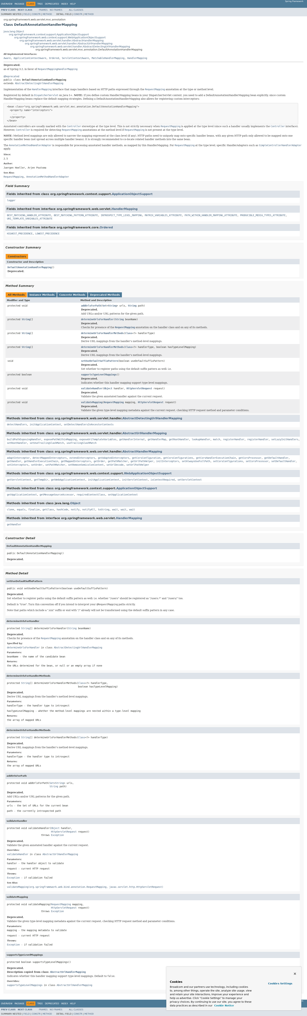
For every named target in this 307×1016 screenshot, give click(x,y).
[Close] (295, 974)
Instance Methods (42, 294)
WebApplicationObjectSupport (148, 473)
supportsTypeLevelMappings (99, 374)
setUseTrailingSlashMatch (47, 442)
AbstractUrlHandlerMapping (144, 433)
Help (73, 4)
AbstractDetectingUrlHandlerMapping (39, 83)
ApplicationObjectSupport (132, 194)
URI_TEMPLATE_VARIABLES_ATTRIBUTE (29, 218)
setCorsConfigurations (228, 461)
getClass (48, 509)
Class (128, 333)
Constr (36, 14)
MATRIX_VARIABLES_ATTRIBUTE (163, 215)
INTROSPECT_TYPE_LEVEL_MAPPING (121, 215)
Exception (57, 835)
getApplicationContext (22, 494)
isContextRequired (162, 479)
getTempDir (41, 479)
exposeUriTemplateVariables (97, 439)
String (112, 305)
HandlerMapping (137, 58)
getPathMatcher (118, 461)
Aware (7, 58)
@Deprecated (11, 76)
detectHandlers (17, 424)
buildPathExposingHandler (24, 439)
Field (26, 14)
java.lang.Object (14, 31)
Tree (40, 4)
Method (47, 14)
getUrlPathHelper (142, 461)
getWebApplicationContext (68, 479)
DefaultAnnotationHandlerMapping (29, 267)
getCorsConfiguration (146, 457)
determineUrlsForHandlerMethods (102, 333)
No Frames (56, 10)
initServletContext (135, 479)
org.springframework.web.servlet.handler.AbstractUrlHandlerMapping (68, 43)
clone (10, 509)
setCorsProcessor (257, 461)
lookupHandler (201, 439)
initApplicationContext (45, 424)
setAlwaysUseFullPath (196, 461)
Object (108, 388)
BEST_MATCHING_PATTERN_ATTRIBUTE (76, 215)
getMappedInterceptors (76, 461)
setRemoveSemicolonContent (86, 464)
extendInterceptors (82, 457)
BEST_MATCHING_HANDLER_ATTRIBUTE (29, 215)
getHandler (14, 461)
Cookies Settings (280, 983)
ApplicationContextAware (30, 58)
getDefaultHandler (276, 457)
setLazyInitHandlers (284, 439)
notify (75, 509)
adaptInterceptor (18, 457)
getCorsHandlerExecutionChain (216, 457)
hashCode (62, 509)
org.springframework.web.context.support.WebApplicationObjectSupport (60, 37)
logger (11, 200)
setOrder (36, 464)
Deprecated (52, 4)
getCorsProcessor (250, 457)
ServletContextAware (75, 58)
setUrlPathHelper (137, 464)
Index (64, 4)
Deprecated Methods (105, 294)
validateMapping (91, 402)
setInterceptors (17, 464)
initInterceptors (167, 461)
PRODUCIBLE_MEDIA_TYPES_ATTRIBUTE (263, 215)
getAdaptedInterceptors (113, 457)
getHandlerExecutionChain (41, 461)
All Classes (76, 10)
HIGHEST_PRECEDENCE (20, 233)
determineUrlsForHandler (97, 319)
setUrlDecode (114, 464)
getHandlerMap (157, 439)
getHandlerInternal (132, 439)
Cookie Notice (223, 1005)
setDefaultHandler (283, 461)
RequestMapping (114, 402)
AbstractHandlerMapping (142, 451)
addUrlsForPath (91, 305)
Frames (43, 10)
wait (115, 509)
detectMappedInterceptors (50, 457)
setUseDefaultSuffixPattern (99, 360)
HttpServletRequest (139, 388)
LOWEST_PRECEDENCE (47, 233)
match (216, 439)
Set (104, 305)
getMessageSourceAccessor (57, 494)
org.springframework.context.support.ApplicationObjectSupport (49, 34)
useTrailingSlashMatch (81, 442)
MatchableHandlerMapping (108, 58)
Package (19, 4)
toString (103, 509)
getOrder (99, 461)
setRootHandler (17, 442)
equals (21, 509)
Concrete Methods (72, 294)
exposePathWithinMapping (60, 439)
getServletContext (19, 479)
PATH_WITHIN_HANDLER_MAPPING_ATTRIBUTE (211, 215)
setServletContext (189, 479)
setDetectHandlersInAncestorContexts (89, 424)
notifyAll (88, 509)
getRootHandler (179, 439)
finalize (34, 509)
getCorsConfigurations (178, 457)
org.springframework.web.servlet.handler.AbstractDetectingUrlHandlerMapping (80, 46)
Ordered (54, 58)
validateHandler (91, 388)
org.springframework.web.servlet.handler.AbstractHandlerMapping (62, 40)
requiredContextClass (91, 494)
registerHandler (233, 439)
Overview (6, 4)
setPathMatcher (55, 464)
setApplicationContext (123, 494)
